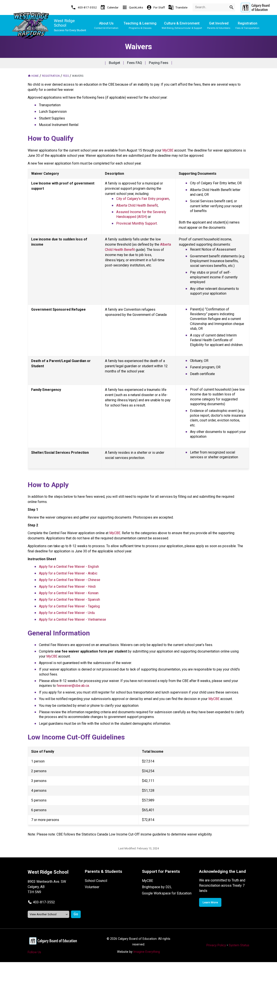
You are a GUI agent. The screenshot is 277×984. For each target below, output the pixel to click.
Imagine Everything (146, 952)
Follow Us (34, 952)
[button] (41, 902)
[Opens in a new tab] (255, 7)
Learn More (210, 902)
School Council (96, 881)
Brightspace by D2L (157, 887)
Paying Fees (158, 63)
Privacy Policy (216, 945)
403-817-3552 (44, 902)
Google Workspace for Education (167, 893)
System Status (239, 945)
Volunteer (92, 887)
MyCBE (147, 881)
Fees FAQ (134, 63)
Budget (114, 63)
